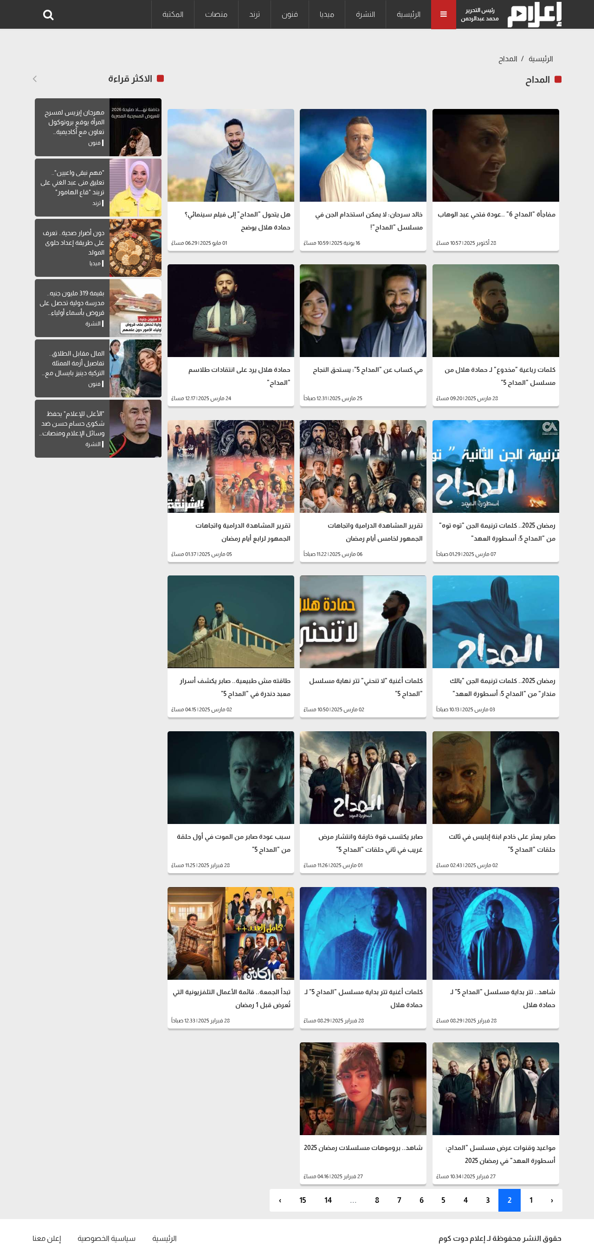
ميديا (327, 14)
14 (328, 1200)
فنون (290, 14)
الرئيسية (408, 14)
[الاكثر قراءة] (34, 79)
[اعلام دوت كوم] (533, 14)
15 (302, 1200)
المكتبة (172, 14)
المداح (507, 59)
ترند (254, 14)
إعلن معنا (46, 1238)
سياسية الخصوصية (106, 1238)
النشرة (365, 14)
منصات (216, 14)
